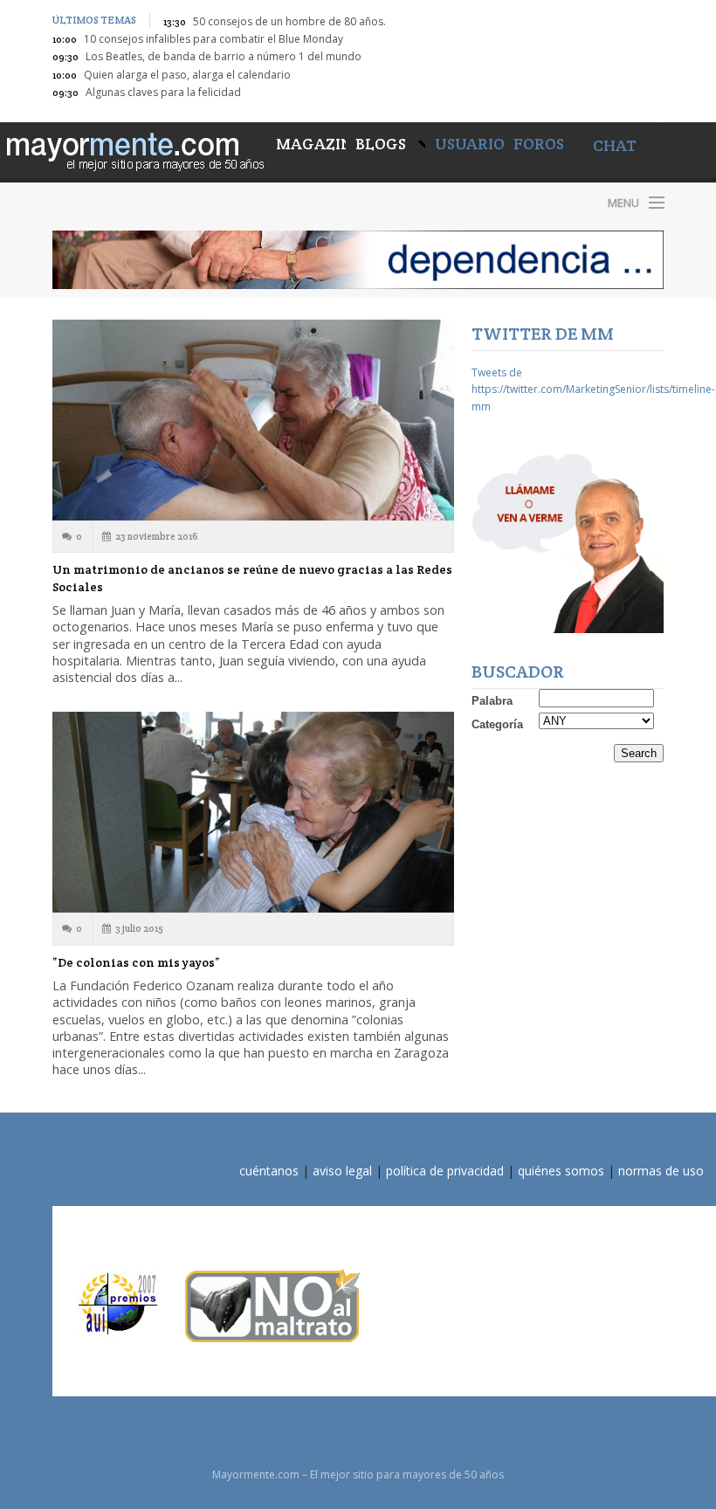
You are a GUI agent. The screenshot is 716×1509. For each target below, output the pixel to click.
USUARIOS (474, 144)
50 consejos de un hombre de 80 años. (289, 21)
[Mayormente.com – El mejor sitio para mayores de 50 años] (133, 149)
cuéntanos (269, 1170)
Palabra (492, 700)
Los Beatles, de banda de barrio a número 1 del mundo (223, 56)
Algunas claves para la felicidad (163, 92)
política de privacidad (445, 1170)
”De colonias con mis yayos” (136, 962)
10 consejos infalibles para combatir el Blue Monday (213, 38)
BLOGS (382, 144)
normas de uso (661, 1170)
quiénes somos (561, 1170)
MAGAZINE (311, 144)
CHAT (615, 145)
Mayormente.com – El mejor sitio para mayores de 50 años (201, 202)
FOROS (538, 144)
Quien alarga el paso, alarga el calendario (187, 74)
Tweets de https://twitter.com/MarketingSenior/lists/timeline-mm (593, 389)
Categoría (497, 724)
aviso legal (342, 1170)
